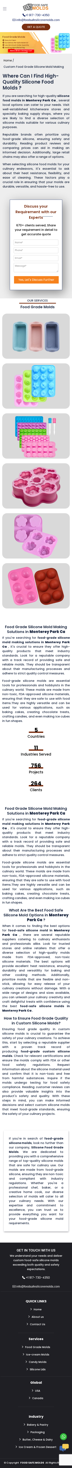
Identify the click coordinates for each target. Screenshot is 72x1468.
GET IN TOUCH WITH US (36, 1250)
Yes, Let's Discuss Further (36, 280)
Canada (37, 1398)
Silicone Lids (38, 1369)
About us (38, 1317)
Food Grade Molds (37, 1347)
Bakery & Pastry (37, 1425)
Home (38, 1309)
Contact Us (37, 1324)
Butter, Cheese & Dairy (38, 1439)
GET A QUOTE (36, 27)
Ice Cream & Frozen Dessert (37, 1447)
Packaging (37, 1432)
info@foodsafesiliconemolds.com (38, 20)
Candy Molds (38, 1362)
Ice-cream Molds (37, 1354)
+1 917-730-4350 (37, 15)
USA (37, 1391)
